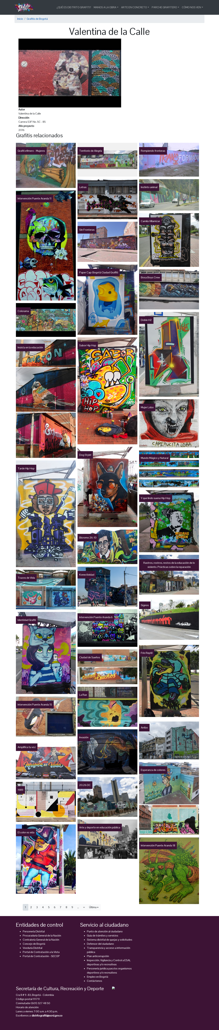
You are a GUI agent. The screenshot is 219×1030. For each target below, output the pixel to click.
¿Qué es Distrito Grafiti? (74, 7)
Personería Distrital (34, 931)
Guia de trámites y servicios (102, 935)
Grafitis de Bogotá (37, 19)
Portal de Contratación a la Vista (41, 952)
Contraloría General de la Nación (41, 939)
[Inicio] (25, 7)
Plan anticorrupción (98, 956)
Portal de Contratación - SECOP (41, 956)
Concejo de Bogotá (34, 944)
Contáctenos (94, 981)
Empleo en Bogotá (97, 977)
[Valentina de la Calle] (69, 73)
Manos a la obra (105, 7)
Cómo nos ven (191, 7)
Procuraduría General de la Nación (42, 935)
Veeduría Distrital (32, 948)
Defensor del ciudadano (100, 944)
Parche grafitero (164, 7)
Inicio (20, 19)
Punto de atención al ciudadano (105, 931)
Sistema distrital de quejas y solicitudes (109, 939)
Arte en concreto (134, 7)
